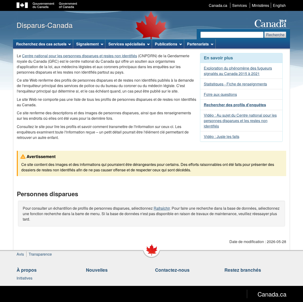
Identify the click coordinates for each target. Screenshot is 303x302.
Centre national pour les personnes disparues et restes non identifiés (79, 55)
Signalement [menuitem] (87, 44)
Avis (20, 254)
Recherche (275, 34)
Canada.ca (218, 5)
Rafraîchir (162, 208)
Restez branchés (242, 269)
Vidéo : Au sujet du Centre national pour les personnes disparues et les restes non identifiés (240, 120)
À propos (27, 269)
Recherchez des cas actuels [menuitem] (41, 44)
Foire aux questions (220, 94)
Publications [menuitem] (166, 44)
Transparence (40, 254)
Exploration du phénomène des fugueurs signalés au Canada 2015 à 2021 (238, 70)
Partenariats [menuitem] (198, 44)
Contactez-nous (172, 269)
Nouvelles (97, 269)
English (279, 5)
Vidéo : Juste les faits (221, 136)
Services (239, 5)
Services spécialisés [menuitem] (126, 44)
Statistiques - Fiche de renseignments (235, 84)
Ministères (260, 5)
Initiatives (24, 278)
